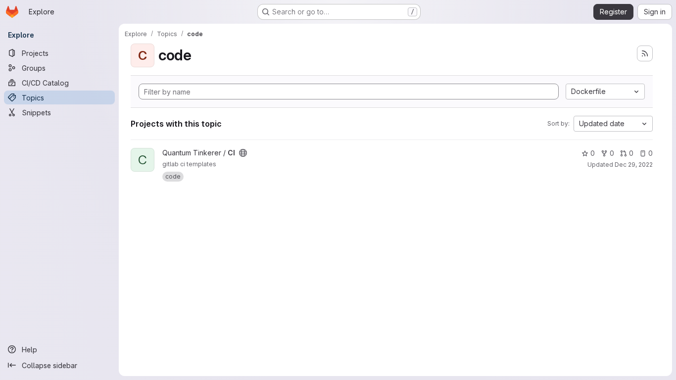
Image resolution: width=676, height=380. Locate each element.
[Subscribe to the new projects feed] (645, 53)
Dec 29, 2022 (634, 164)
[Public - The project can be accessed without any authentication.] (243, 153)
